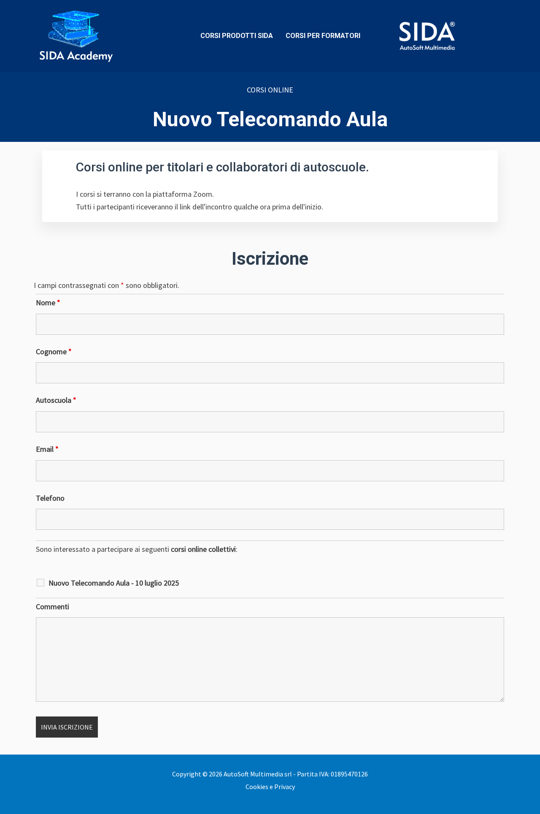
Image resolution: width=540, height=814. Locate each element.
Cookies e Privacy (270, 786)
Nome (48, 302)
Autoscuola (56, 400)
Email (47, 449)
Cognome (54, 351)
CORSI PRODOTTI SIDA (236, 36)
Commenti (52, 606)
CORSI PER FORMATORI (323, 36)
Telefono (50, 498)
